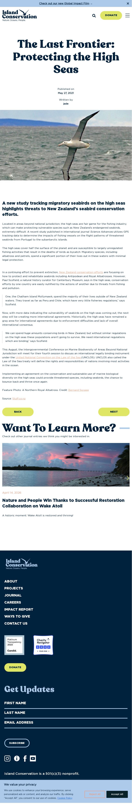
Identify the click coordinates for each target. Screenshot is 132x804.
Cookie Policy (64, 798)
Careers (12, 602)
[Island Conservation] (19, 15)
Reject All (94, 794)
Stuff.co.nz (19, 398)
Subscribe (17, 743)
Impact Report (18, 609)
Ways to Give (17, 616)
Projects (13, 588)
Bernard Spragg (78, 390)
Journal (13, 595)
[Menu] (127, 15)
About (10, 581)
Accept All (117, 794)
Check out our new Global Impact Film (64, 3)
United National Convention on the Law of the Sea (48, 357)
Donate (111, 15)
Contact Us (15, 623)
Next (114, 412)
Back (18, 412)
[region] (66, 791)
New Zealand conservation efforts (81, 272)
